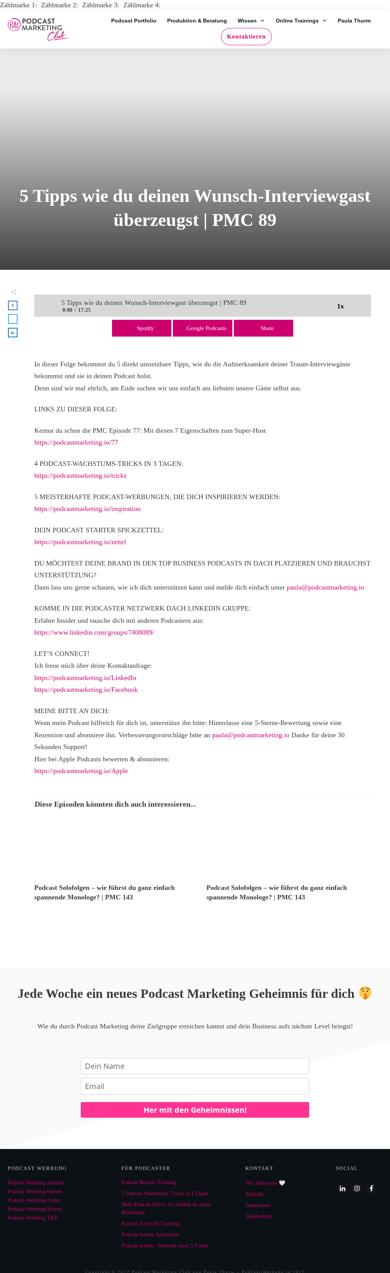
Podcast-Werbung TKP (33, 1218)
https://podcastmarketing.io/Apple (81, 771)
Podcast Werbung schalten (36, 1183)
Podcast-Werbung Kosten (35, 1209)
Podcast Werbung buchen (35, 1191)
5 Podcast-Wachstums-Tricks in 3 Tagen (164, 1193)
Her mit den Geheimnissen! (195, 1110)
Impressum (258, 1205)
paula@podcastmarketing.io (325, 587)
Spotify (145, 328)
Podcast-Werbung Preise (34, 1200)
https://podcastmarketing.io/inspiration (87, 508)
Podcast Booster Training (148, 1182)
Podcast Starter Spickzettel (150, 1235)
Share (267, 328)
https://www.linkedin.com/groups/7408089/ (94, 632)
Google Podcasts (206, 328)
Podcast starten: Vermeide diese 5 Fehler (164, 1246)
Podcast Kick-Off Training (150, 1223)
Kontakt (254, 1194)
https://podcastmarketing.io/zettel (80, 542)
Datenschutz (259, 1216)
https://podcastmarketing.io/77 (76, 442)
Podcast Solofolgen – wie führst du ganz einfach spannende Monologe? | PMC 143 (116, 863)
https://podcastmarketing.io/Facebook (86, 689)
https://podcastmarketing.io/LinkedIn (85, 678)
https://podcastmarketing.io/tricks (80, 475)
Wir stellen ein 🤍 (265, 1183)
